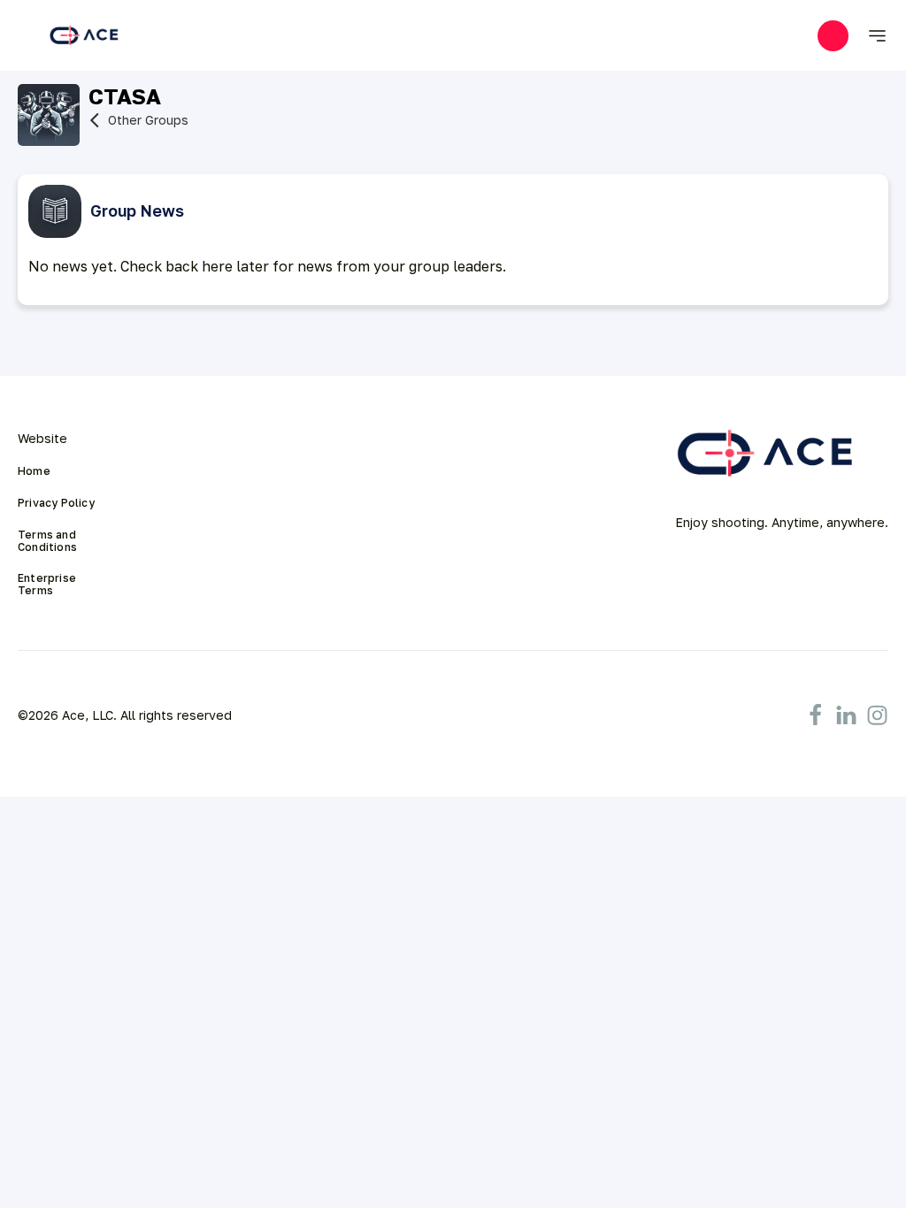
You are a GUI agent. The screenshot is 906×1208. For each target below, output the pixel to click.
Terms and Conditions (48, 541)
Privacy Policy (56, 503)
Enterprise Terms (48, 584)
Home (34, 471)
